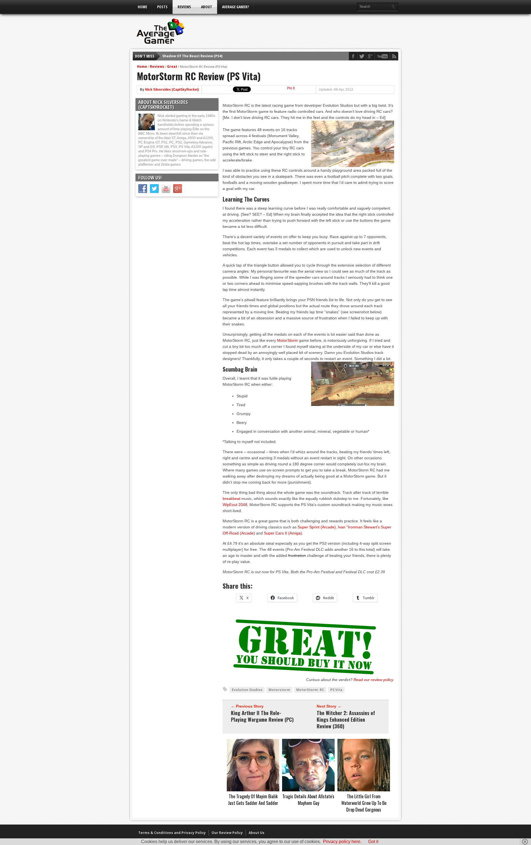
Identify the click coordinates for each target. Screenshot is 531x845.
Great (172, 66)
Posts (162, 6)
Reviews (184, 6)
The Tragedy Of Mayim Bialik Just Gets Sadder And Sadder (253, 799)
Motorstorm (279, 689)
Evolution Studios (247, 689)
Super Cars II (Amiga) (283, 533)
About (206, 6)
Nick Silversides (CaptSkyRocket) (172, 90)
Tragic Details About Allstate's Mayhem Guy (308, 799)
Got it (373, 841)
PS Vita (336, 689)
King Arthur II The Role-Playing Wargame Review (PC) (262, 716)
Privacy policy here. (342, 841)
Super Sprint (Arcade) (317, 527)
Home (142, 6)
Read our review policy (373, 679)
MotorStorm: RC (310, 689)
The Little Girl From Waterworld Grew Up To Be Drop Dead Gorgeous (363, 803)
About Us (256, 832)
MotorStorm (287, 340)
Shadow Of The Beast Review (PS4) (192, 56)
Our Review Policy (227, 832)
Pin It (291, 88)
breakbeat (231, 498)
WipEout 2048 (235, 504)
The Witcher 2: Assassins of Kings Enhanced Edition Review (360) (346, 719)
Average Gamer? (235, 6)
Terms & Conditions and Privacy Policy (172, 832)
